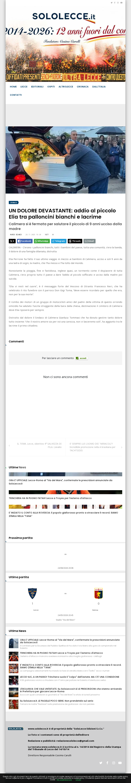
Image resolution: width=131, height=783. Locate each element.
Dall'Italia (99, 86)
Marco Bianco (16, 235)
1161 (14, 495)
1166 (14, 510)
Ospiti (51, 86)
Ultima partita (19, 577)
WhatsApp (43, 241)
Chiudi (78, 780)
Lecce (23, 86)
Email (91, 241)
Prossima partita (21, 538)
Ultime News (17, 631)
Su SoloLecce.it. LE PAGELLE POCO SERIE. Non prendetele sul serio (56, 700)
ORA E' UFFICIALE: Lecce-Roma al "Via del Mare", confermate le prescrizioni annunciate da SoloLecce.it (70, 641)
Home (13, 86)
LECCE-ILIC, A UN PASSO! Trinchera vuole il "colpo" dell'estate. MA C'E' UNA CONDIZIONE (69, 676)
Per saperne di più (64, 780)
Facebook (26, 241)
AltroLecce (66, 86)
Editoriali (37, 86)
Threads (76, 241)
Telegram (60, 241)
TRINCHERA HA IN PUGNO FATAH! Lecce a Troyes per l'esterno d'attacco (50, 498)
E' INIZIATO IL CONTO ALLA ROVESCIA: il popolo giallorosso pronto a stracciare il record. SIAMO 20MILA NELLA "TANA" (70, 666)
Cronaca (83, 86)
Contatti (16, 95)
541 (14, 477)
